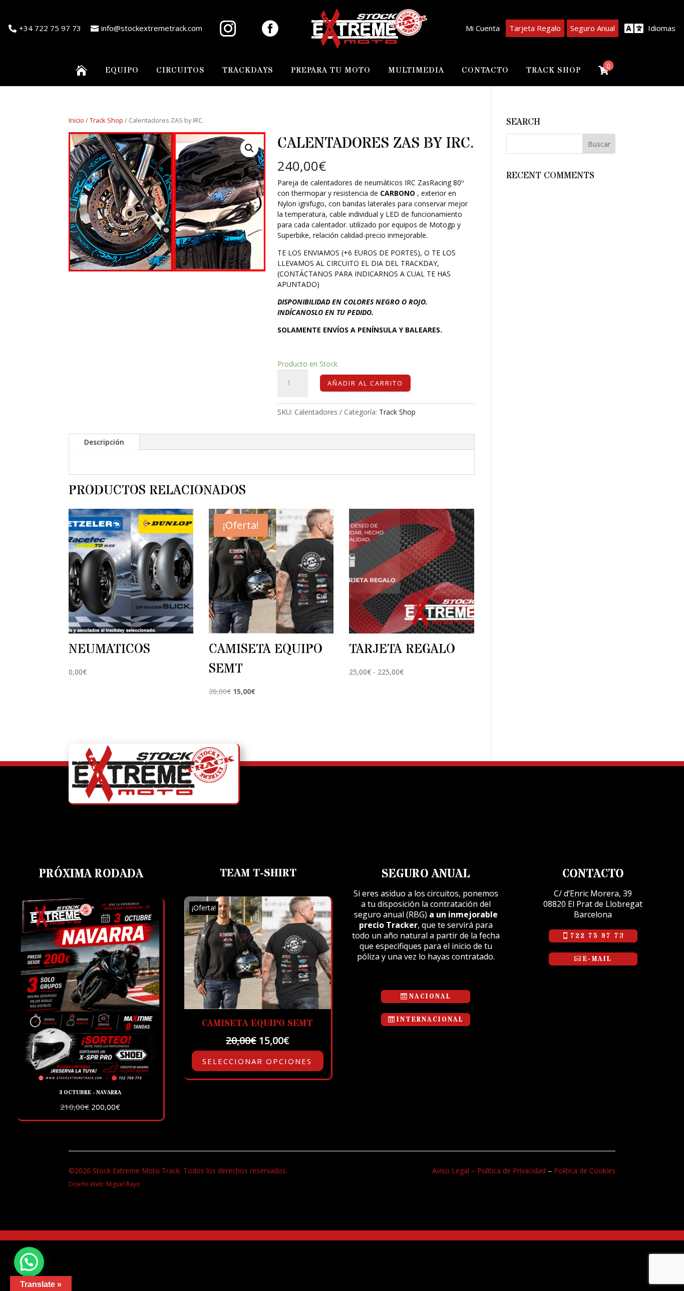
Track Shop (106, 120)
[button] (249, 148)
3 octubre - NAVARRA (90, 1092)
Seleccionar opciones (257, 1061)
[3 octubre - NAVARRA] (90, 1078)
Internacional (430, 1019)
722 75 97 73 (597, 935)
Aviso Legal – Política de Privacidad (489, 1170)
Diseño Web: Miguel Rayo (104, 1184)
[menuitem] (45, 29)
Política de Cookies (584, 1170)
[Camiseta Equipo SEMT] (257, 1006)
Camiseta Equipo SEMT (257, 1023)
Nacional (430, 996)
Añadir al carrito (365, 383)
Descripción (104, 442)
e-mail (597, 958)
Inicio (76, 120)
